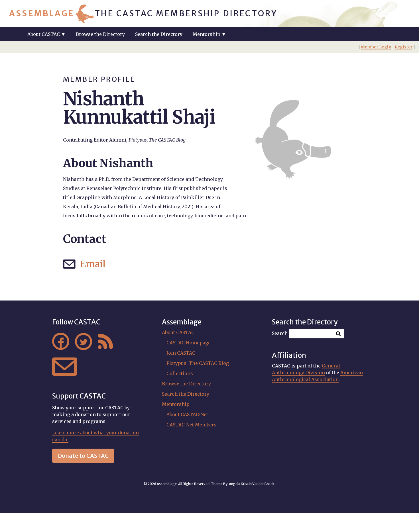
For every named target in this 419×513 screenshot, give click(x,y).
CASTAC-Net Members (191, 425)
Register (403, 47)
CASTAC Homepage (188, 343)
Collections (179, 373)
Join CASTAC (180, 353)
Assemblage (41, 13)
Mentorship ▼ (209, 34)
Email (93, 264)
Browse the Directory (100, 34)
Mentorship (176, 404)
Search (280, 333)
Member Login (376, 47)
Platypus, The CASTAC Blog (197, 363)
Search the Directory (158, 34)
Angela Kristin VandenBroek (251, 484)
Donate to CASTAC (83, 455)
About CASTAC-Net (187, 414)
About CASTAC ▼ (46, 34)
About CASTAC (178, 332)
